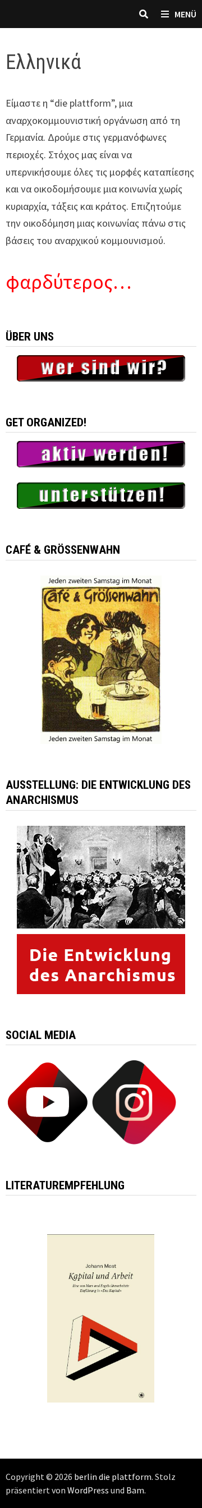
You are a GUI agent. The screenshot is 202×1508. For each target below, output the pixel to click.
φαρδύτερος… (68, 282)
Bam (135, 1490)
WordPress (88, 1490)
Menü (185, 14)
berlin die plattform (113, 1476)
